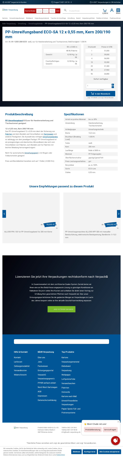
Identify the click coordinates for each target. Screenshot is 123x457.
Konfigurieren (89, 452)
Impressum (42, 396)
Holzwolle (66, 392)
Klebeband (66, 366)
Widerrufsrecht (20, 375)
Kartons (65, 357)
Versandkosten (20, 370)
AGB (39, 391)
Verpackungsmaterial (70, 362)
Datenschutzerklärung (47, 400)
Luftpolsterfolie (68, 379)
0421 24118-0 (72, 427)
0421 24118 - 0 (66, 2)
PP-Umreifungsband (14, 120)
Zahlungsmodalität (22, 366)
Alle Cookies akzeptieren (109, 452)
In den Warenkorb (102, 94)
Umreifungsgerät (31, 153)
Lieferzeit (18, 362)
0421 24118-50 (72, 430)
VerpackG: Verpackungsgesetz (46, 377)
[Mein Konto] (111, 10)
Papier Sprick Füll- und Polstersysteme (71, 411)
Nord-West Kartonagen (47, 387)
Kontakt (17, 357)
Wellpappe (66, 375)
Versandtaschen (68, 383)
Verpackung (66, 370)
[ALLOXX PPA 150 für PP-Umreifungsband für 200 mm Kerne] (31, 208)
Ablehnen (76, 452)
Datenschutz (60, 455)
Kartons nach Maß (69, 396)
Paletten (8, 134)
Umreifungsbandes (50, 137)
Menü (118, 13)
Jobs (40, 362)
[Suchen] (65, 10)
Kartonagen (48, 134)
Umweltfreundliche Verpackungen (70, 403)
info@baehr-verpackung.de (71, 432)
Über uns (41, 357)
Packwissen (43, 366)
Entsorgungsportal (45, 370)
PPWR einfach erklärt (47, 383)
